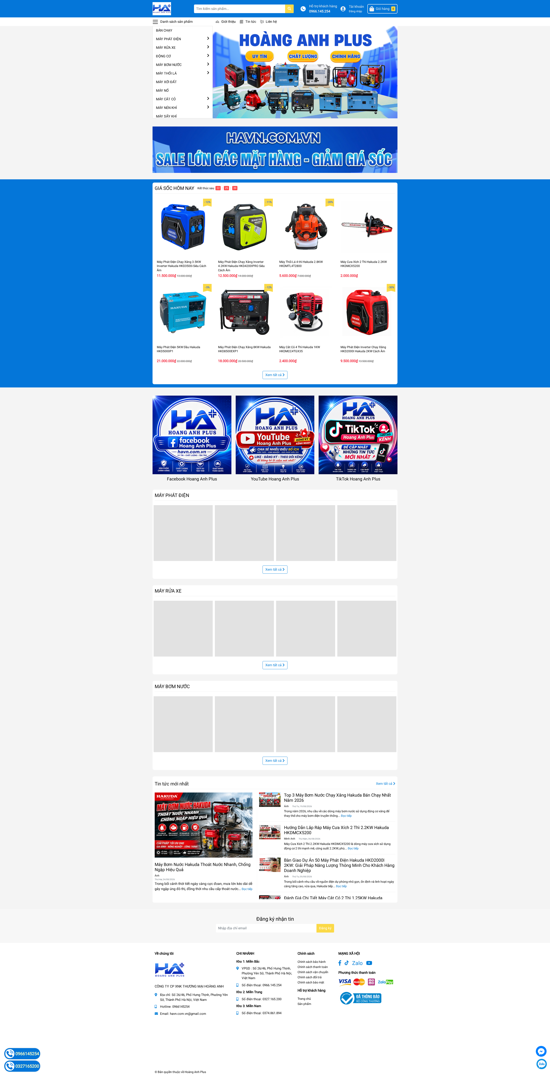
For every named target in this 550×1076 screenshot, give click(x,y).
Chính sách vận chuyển (313, 972)
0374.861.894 (272, 1013)
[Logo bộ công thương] (359, 998)
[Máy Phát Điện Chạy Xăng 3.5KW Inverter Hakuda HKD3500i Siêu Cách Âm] (183, 227)
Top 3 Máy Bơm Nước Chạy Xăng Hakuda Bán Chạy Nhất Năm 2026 (337, 798)
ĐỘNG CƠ (163, 56)
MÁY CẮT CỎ (166, 99)
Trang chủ (304, 998)
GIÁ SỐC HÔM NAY (174, 188)
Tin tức (250, 22)
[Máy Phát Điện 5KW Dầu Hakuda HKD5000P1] (183, 312)
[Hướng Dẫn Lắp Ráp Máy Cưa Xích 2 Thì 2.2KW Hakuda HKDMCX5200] (270, 832)
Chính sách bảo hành (312, 961)
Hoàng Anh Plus (195, 1072)
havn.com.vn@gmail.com (188, 1014)
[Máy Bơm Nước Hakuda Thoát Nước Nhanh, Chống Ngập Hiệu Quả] (203, 825)
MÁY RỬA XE (166, 48)
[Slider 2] (305, 72)
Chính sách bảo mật (311, 982)
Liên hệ (271, 22)
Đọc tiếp (247, 889)
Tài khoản (356, 7)
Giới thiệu (228, 22)
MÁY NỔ (162, 90)
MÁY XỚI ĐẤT (166, 82)
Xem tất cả (274, 375)
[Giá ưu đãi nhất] (275, 149)
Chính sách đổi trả (310, 977)
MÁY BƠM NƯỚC (169, 65)
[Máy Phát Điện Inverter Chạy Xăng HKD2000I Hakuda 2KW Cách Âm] (366, 312)
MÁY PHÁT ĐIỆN (168, 39)
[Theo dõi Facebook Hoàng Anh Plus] (339, 963)
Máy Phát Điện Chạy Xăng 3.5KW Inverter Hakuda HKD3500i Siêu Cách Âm (181, 266)
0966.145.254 (319, 11)
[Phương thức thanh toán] (365, 982)
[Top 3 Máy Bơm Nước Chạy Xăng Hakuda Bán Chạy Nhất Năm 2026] (270, 800)
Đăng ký (325, 928)
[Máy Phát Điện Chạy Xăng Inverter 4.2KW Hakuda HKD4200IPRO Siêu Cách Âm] (244, 227)
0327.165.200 (272, 999)
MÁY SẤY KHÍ (166, 116)
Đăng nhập (355, 11)
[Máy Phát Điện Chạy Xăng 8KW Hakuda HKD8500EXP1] (244, 312)
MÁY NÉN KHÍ (166, 108)
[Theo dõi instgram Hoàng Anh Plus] (369, 963)
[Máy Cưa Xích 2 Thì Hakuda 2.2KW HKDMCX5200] (366, 227)
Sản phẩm (304, 1004)
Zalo (357, 963)
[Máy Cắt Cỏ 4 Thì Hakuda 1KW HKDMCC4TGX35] (305, 312)
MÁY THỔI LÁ (166, 73)
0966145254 (180, 1007)
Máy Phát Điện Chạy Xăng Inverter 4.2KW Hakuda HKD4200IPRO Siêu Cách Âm (241, 266)
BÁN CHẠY (164, 30)
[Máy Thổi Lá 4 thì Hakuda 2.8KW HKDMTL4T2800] (305, 227)
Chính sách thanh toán (313, 967)
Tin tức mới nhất (172, 783)
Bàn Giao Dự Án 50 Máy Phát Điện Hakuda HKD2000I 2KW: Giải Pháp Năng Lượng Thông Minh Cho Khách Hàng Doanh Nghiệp (339, 865)
